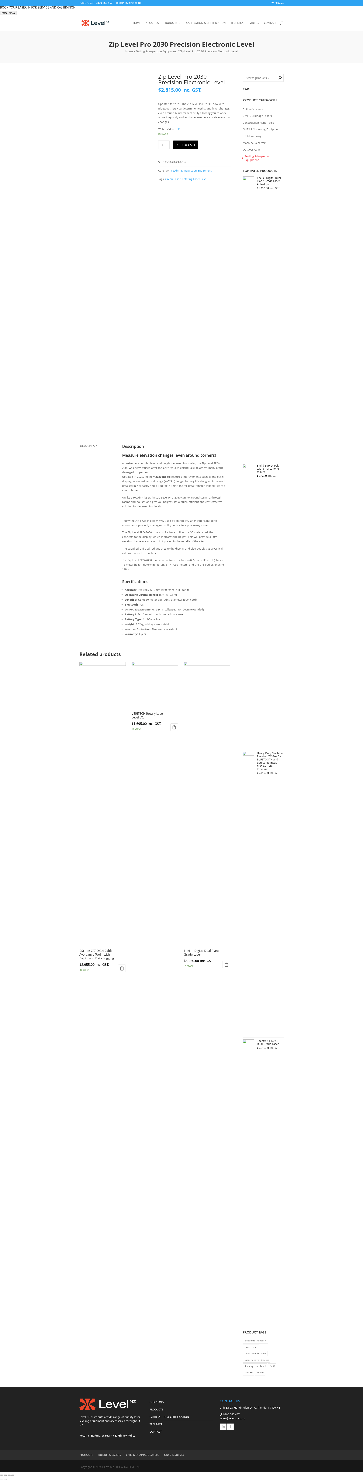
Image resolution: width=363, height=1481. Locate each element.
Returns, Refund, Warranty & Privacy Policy (107, 1435)
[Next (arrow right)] (5, 1479)
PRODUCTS (171, 23)
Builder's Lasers (253, 109)
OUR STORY (157, 1402)
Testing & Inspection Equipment (156, 51)
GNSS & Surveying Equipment (261, 129)
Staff (272, 1366)
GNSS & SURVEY (174, 1455)
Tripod (260, 1372)
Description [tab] (89, 445)
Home (129, 51)
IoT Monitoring (252, 136)
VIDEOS (254, 23)
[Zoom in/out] (1, 1475)
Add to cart (186, 145)
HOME (137, 23)
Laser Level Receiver (255, 1353)
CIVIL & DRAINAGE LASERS (142, 1455)
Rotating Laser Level (194, 179)
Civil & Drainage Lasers (257, 116)
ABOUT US (152, 23)
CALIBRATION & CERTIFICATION (206, 23)
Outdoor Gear (251, 149)
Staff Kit (248, 1372)
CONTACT (270, 23)
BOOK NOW (8, 13)
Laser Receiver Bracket (256, 1359)
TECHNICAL (238, 23)
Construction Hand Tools (258, 122)
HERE (178, 129)
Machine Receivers (255, 143)
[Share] (9, 1475)
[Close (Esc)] (12, 1475)
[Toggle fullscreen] (5, 1475)
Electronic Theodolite (255, 1340)
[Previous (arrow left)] (1, 1479)
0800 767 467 (104, 3)
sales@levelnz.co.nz (232, 1418)
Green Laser (173, 179)
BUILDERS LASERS (109, 1455)
